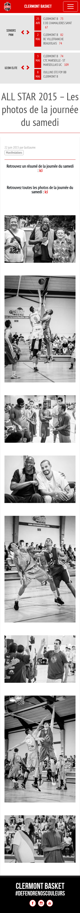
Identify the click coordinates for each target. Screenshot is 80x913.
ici (40, 170)
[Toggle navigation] (70, 6)
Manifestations (14, 152)
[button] (22, 32)
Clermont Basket (38, 6)
